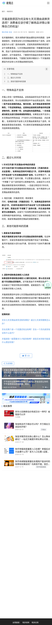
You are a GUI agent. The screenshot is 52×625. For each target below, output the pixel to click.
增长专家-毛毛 (7, 32)
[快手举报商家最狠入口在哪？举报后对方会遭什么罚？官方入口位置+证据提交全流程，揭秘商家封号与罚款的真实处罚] (9, 451)
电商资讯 (31, 32)
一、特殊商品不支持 (14, 74)
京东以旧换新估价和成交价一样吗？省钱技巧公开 (32, 413)
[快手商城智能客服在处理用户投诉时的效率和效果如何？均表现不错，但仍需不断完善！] (9, 463)
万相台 (43, 429)
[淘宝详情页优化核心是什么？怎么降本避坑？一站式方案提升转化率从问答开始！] (9, 438)
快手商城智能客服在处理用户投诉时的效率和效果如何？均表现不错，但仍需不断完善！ (32, 463)
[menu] (48, 3)
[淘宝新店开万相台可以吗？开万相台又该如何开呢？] (9, 426)
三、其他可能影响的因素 (16, 81)
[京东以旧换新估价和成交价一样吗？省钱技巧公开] (9, 413)
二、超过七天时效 (14, 78)
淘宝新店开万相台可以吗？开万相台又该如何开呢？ (32, 425)
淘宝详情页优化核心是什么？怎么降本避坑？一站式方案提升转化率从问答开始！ (32, 438)
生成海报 (9, 363)
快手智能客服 (41, 467)
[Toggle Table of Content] (46, 69)
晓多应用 (35, 622)
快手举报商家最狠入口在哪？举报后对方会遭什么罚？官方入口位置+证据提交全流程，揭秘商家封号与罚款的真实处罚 (32, 450)
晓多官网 (25, 622)
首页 (3, 11)
